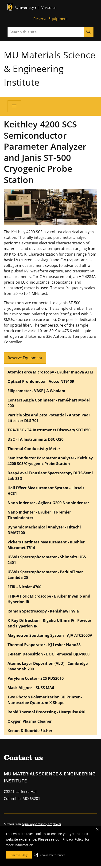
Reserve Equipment (50, 18)
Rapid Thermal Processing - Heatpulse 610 (46, 712)
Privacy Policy (72, 839)
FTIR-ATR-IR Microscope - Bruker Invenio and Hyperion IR (49, 599)
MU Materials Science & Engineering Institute (49, 68)
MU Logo (10, 7)
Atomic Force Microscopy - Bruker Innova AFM (50, 372)
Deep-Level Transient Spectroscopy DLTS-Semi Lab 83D (50, 475)
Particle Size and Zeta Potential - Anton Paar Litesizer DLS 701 (49, 417)
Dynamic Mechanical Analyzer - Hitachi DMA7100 (44, 530)
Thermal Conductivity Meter (34, 448)
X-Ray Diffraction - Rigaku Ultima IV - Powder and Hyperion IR (49, 623)
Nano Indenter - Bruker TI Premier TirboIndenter (39, 515)
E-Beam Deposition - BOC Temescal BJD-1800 (48, 654)
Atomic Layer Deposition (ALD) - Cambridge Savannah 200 (48, 666)
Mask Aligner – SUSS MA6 (31, 687)
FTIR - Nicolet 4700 (24, 586)
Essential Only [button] (19, 855)
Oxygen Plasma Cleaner (30, 721)
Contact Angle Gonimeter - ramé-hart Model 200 (49, 403)
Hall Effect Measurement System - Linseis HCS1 (46, 490)
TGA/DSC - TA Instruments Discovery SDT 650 (49, 430)
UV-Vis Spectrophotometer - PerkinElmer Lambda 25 (45, 574)
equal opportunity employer (41, 824)
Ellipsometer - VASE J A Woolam (36, 390)
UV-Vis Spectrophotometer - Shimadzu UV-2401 (47, 559)
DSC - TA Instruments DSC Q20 (35, 439)
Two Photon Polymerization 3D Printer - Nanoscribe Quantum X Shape (45, 699)
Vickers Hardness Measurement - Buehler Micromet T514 (46, 544)
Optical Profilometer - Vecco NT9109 (41, 381)
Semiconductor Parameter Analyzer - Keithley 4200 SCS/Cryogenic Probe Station (50, 460)
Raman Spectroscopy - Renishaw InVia (43, 611)
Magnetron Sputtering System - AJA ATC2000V (50, 635)
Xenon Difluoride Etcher (30, 730)
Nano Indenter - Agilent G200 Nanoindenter (48, 502)
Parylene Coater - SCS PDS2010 (36, 678)
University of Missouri (36, 7)
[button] (50, 855)
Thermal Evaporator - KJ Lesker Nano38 (44, 644)
